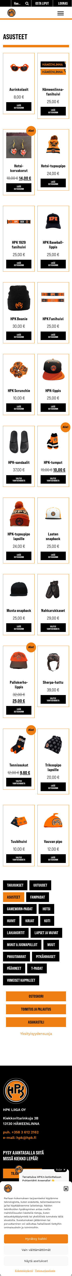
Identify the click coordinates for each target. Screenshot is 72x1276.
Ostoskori (36, 996)
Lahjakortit (16, 933)
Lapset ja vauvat (46, 933)
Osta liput (42, 3)
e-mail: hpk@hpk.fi (19, 1137)
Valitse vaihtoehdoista (19, 479)
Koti (47, 921)
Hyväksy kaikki (36, 1239)
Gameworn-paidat (20, 909)
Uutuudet (40, 885)
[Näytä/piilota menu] (60, 13)
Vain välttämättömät (36, 1250)
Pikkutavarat (16, 956)
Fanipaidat (37, 897)
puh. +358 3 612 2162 (21, 1132)
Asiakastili (36, 1022)
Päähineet (14, 968)
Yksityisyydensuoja (36, 1034)
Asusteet (13, 897)
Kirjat (29, 921)
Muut (51, 944)
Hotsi (46, 909)
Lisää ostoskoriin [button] (19, 106)
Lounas (63, 3)
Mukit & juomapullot (22, 944)
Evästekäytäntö (24, 1270)
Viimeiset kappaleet (21, 980)
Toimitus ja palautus (36, 1009)
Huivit (11, 921)
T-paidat (37, 968)
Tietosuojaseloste (45, 1270)
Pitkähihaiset (45, 956)
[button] (66, 1188)
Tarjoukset (15, 885)
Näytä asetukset (36, 1261)
